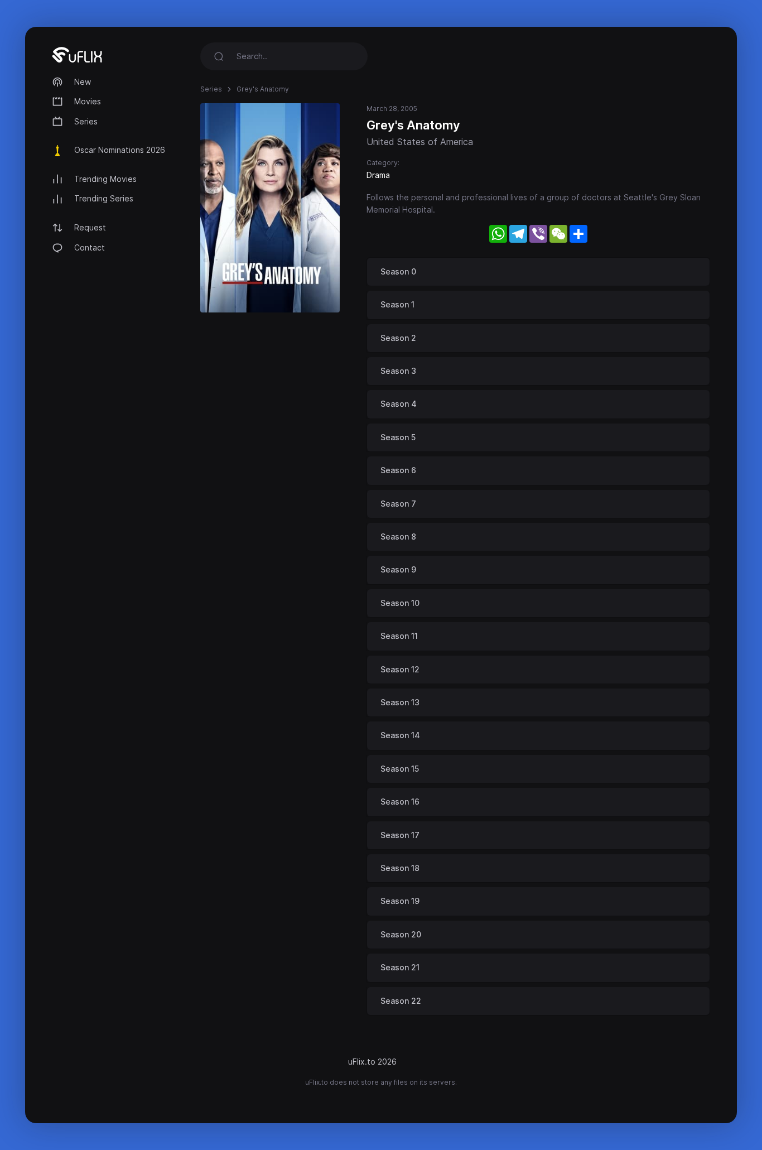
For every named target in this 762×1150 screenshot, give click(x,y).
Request (90, 227)
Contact (89, 247)
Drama (378, 175)
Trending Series (103, 198)
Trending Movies (105, 179)
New (82, 81)
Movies (87, 101)
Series (86, 121)
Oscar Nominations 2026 (119, 150)
